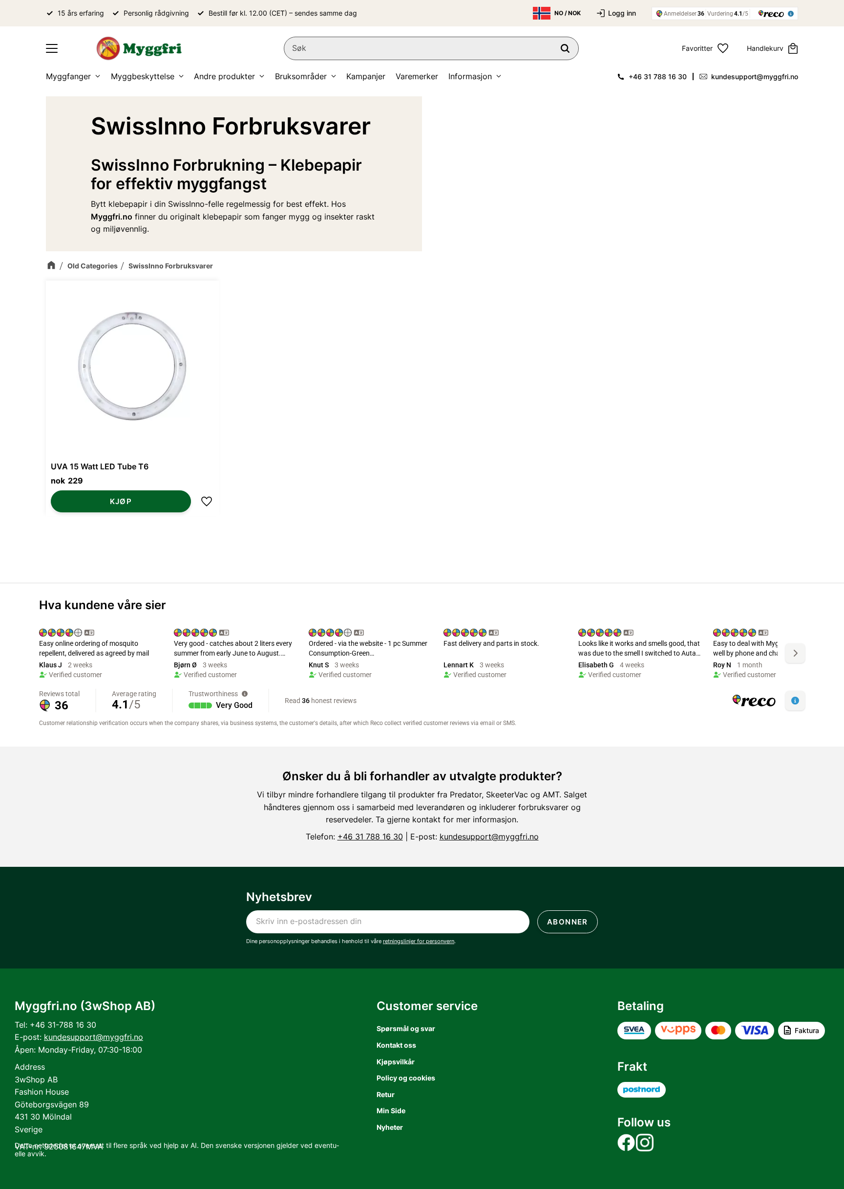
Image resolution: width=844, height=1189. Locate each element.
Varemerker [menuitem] (417, 76)
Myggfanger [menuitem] (68, 76)
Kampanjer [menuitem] (365, 76)
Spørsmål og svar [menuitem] (406, 1028)
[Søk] (565, 48)
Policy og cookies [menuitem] (406, 1078)
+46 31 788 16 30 (658, 76)
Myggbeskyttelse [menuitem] (142, 76)
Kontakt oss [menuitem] (396, 1045)
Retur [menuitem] (386, 1094)
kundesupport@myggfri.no (754, 76)
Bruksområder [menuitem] (301, 76)
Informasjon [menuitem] (470, 76)
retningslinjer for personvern (418, 941)
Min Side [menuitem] (391, 1110)
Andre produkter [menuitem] (224, 76)
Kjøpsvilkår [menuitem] (396, 1061)
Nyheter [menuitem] (390, 1127)
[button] (52, 48)
